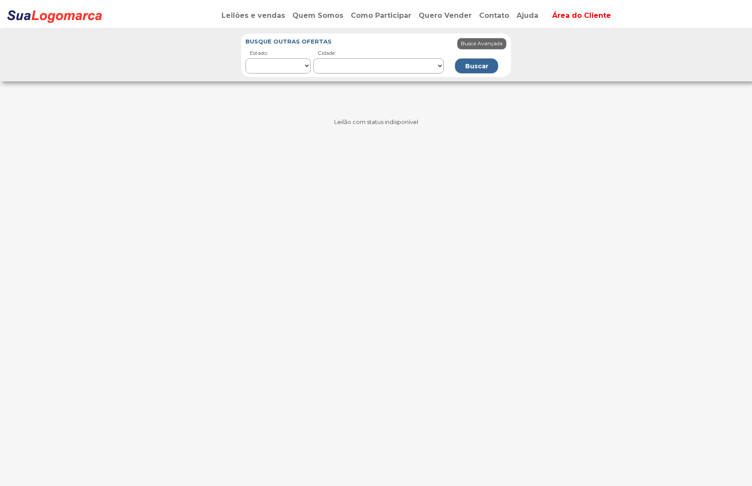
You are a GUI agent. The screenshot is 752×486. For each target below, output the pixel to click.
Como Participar (381, 15)
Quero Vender (445, 15)
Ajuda (527, 15)
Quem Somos (317, 15)
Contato (494, 15)
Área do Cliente (581, 15)
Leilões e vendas (253, 15)
